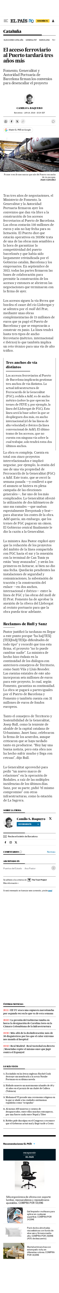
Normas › (51, 852)
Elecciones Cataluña (13, 40)
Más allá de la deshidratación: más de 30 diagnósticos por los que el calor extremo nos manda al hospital (28, 1036)
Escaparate (29, 1155)
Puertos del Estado (12, 868)
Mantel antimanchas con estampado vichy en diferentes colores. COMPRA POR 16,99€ (41, 1251)
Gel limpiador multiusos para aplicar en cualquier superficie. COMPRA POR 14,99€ (41, 1215)
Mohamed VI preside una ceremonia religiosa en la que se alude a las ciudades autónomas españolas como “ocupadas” (30, 1100)
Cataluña (12, 31)
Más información (10, 883)
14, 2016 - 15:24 (34, 113)
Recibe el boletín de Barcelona (23, 836)
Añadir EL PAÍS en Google (20, 130)
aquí (50, 890)
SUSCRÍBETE (42, 21)
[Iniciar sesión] (53, 21)
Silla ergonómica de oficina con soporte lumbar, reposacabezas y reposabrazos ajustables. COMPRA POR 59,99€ (28, 1199)
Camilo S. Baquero (29, 108)
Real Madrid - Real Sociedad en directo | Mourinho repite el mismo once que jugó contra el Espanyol (29, 1049)
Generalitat (31, 40)
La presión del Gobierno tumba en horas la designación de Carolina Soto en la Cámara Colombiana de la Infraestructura (27, 1023)
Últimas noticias (13, 1004)
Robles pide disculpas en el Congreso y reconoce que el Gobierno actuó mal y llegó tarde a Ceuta (30, 1122)
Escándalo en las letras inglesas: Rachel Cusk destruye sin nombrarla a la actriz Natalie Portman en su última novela (28, 1076)
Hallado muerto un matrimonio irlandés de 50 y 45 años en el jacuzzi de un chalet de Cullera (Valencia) (30, 1088)
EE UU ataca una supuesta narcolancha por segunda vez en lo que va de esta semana (28, 1012)
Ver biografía (24, 824)
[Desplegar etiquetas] (53, 868)
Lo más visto (10, 1066)
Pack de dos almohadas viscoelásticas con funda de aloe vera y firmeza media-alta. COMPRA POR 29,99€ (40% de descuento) (40, 1233)
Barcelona (44, 40)
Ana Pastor (30, 868)
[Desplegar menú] (6, 21)
